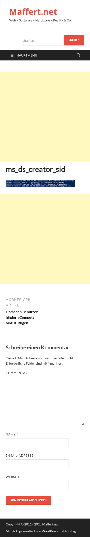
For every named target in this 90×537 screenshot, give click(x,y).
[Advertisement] (45, 117)
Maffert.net (33, 11)
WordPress (50, 531)
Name (12, 434)
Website (13, 477)
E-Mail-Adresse (21, 455)
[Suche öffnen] (78, 55)
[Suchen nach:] (52, 40)
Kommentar (18, 373)
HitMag (70, 531)
